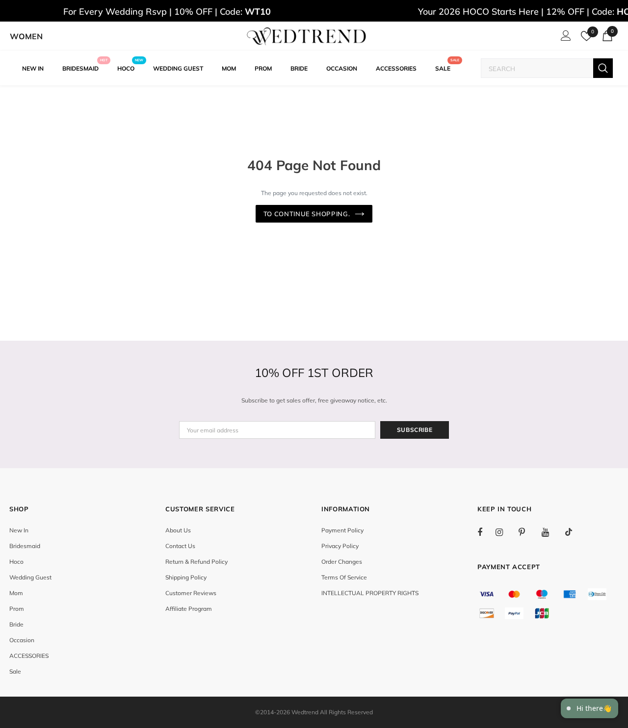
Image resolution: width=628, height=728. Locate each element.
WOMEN (26, 36)
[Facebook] (486, 532)
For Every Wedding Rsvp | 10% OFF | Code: (167, 11)
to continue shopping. (306, 214)
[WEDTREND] (306, 36)
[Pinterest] (527, 532)
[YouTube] (550, 532)
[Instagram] (504, 532)
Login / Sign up (564, 38)
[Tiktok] (573, 532)
